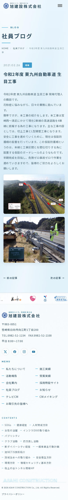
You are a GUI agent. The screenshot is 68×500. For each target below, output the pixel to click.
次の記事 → (57, 278)
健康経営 (22, 425)
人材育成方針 (40, 425)
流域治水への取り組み (18, 457)
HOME (5, 48)
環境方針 (10, 462)
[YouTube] (33, 351)
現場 (27, 65)
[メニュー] (60, 5)
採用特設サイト (49, 383)
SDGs (8, 425)
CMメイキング (49, 397)
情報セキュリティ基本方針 (36, 462)
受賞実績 (45, 376)
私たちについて (15, 369)
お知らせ (45, 390)
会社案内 (11, 383)
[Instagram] (24, 351)
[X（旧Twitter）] (5, 351)
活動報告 (11, 376)
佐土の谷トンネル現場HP (20, 468)
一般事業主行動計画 (47, 446)
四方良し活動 (31, 441)
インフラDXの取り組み (36, 430)
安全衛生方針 (44, 457)
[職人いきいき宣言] (13, 298)
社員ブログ (19, 48)
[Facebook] (14, 351)
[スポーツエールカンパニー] (25, 298)
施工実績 (45, 369)
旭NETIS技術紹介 (15, 452)
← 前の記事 (10, 278)
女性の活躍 (11, 430)
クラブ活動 (11, 441)
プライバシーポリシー (13, 494)
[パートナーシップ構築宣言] (41, 298)
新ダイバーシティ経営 (18, 446)
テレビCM (12, 397)
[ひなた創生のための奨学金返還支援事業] (58, 298)
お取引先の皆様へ (17, 403)
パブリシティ (12, 436)
